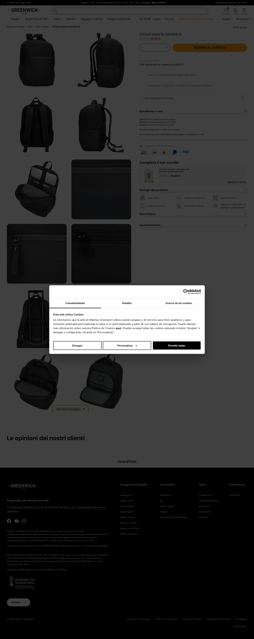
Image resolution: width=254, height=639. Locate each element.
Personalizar (125, 345)
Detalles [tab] (127, 302)
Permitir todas (176, 345)
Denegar (77, 345)
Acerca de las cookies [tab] (179, 302)
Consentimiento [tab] (75, 302)
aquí (118, 327)
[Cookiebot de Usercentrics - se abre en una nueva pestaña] (186, 291)
